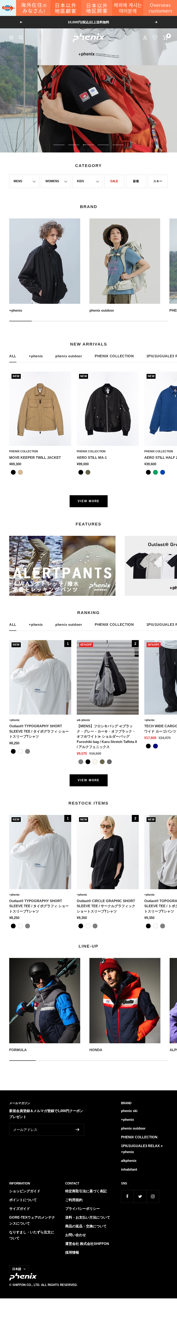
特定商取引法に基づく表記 (86, 1191)
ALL (12, 356)
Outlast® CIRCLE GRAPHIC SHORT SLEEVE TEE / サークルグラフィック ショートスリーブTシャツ (106, 906)
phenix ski (129, 1111)
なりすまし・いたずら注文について (31, 1235)
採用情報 (72, 1252)
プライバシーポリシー (82, 1209)
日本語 (16, 1269)
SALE (114, 181)
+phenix (36, 356)
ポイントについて (23, 1200)
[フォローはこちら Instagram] (152, 1196)
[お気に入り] (155, 37)
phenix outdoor (68, 356)
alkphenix (128, 1161)
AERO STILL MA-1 (92, 457)
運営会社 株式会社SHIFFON (87, 1244)
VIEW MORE (89, 501)
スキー (157, 181)
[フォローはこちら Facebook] (127, 1196)
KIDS (80, 181)
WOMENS (52, 181)
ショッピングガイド (24, 1191)
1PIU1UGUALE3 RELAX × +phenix (142, 1149)
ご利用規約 (74, 1200)
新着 (136, 181)
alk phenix (83, 720)
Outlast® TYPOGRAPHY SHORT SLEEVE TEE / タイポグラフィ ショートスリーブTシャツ (39, 731)
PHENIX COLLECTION (114, 356)
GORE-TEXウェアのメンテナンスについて (32, 1220)
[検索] (21, 38)
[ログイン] (145, 38)
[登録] (78, 1129)
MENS (18, 181)
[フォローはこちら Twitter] (140, 1196)
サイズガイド (19, 1209)
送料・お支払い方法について (87, 1217)
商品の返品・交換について (86, 1226)
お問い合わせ (75, 1235)
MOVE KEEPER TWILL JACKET (35, 457)
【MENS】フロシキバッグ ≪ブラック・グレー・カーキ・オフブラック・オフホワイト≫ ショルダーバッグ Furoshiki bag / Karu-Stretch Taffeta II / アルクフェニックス (107, 736)
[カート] (165, 37)
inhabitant (129, 1169)
